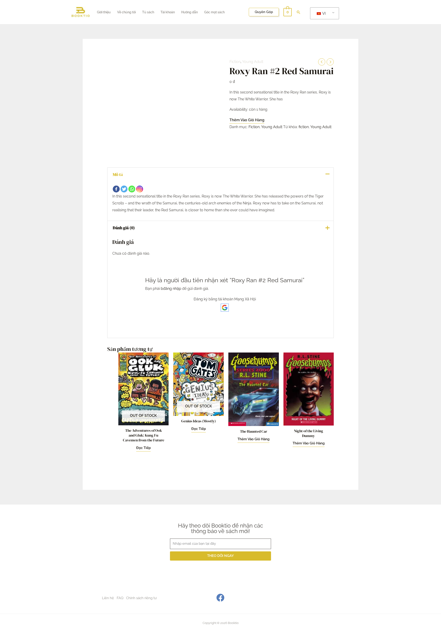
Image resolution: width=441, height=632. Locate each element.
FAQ (120, 598)
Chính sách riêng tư (141, 598)
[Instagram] (139, 189)
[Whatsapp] (131, 189)
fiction (304, 127)
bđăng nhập (171, 288)
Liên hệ (108, 598)
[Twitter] (124, 189)
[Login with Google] (225, 308)
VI (324, 13)
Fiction (234, 61)
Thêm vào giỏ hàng (246, 120)
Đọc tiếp (143, 448)
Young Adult (252, 61)
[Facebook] (116, 189)
